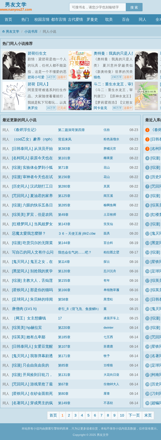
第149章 (64, 403)
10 (122, 415)
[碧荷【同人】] (15, 96)
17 (60, 318)
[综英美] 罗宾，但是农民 (32, 214)
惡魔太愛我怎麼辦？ (29, 233)
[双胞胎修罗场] (147, 65)
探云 (107, 261)
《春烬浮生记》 (25, 130)
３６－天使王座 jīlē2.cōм (76, 233)
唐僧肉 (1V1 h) (24, 309)
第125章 (64, 196)
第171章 (64, 356)
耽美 (109, 19)
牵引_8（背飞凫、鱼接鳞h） (79, 309)
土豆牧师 (110, 214)
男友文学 (16, 6)
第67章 (63, 384)
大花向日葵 (111, 374)
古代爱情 (75, 19)
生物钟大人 (111, 384)
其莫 (107, 186)
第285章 (64, 205)
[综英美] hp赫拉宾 (27, 327)
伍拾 (107, 129)
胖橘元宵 (110, 148)
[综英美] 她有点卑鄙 (28, 337)
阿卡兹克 (100, 108)
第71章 (63, 167)
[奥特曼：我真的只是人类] (81, 65)
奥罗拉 (33, 108)
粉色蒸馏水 (111, 139)
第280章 (64, 186)
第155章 (64, 280)
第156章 (64, 177)
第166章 (64, 290)
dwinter (108, 327)
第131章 (64, 375)
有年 (107, 280)
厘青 (107, 393)
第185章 (64, 337)
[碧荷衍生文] (15, 65)
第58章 (63, 299)
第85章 (63, 365)
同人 (142, 19)
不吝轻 (108, 403)
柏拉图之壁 (111, 252)
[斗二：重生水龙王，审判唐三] (81, 96)
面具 (107, 233)
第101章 (64, 158)
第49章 (63, 214)
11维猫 (108, 365)
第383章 (64, 149)
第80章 (63, 393)
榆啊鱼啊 (110, 205)
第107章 (64, 346)
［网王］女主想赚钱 (29, 318)
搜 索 (134, 7)
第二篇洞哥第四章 (71, 130)
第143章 (64, 224)
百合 (126, 19)
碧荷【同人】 (39, 84)
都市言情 (58, 19)
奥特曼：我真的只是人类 (114, 53)
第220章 (64, 327)
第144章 (64, 243)
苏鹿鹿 (108, 346)
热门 (25, 19)
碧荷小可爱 (36, 77)
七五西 (108, 337)
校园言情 (41, 19)
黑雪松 (108, 299)
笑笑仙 (108, 224)
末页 (148, 415)
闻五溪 (108, 195)
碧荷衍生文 (37, 53)
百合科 (108, 242)
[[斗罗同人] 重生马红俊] (147, 96)
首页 (8, 19)
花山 (107, 167)
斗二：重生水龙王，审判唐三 (118, 84)
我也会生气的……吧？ (75, 252)
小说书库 (31, 31)
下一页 (134, 415)
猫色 (97, 77)
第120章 (64, 271)
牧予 (107, 356)
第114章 (64, 262)
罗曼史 (92, 19)
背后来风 (64, 139)
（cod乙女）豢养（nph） (33, 139)
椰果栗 (108, 158)
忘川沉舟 (110, 271)
